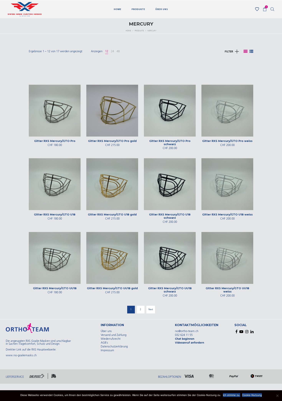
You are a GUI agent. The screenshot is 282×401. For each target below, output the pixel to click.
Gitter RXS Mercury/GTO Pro (54, 141)
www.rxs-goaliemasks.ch (21, 355)
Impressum (107, 350)
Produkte (139, 31)
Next (150, 309)
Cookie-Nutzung (252, 395)
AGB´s (104, 342)
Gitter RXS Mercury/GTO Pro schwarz (169, 142)
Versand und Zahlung (113, 335)
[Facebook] (236, 332)
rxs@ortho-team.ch (186, 331)
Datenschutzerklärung (114, 346)
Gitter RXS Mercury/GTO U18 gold (112, 214)
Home (128, 31)
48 (118, 51)
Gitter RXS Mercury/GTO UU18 (55, 288)
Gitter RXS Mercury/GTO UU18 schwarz (170, 290)
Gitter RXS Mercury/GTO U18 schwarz (169, 216)
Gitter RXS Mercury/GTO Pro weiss (227, 141)
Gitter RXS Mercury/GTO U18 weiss (227, 214)
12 (106, 51)
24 (112, 51)
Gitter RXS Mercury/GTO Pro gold (112, 141)
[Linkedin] (252, 331)
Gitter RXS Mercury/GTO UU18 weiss (227, 290)
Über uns (106, 331)
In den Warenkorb (54, 145)
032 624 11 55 (184, 335)
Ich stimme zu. (231, 395)
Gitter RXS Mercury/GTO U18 (54, 214)
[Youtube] (241, 331)
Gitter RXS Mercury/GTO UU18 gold (112, 288)
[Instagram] (246, 331)
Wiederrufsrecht (110, 338)
